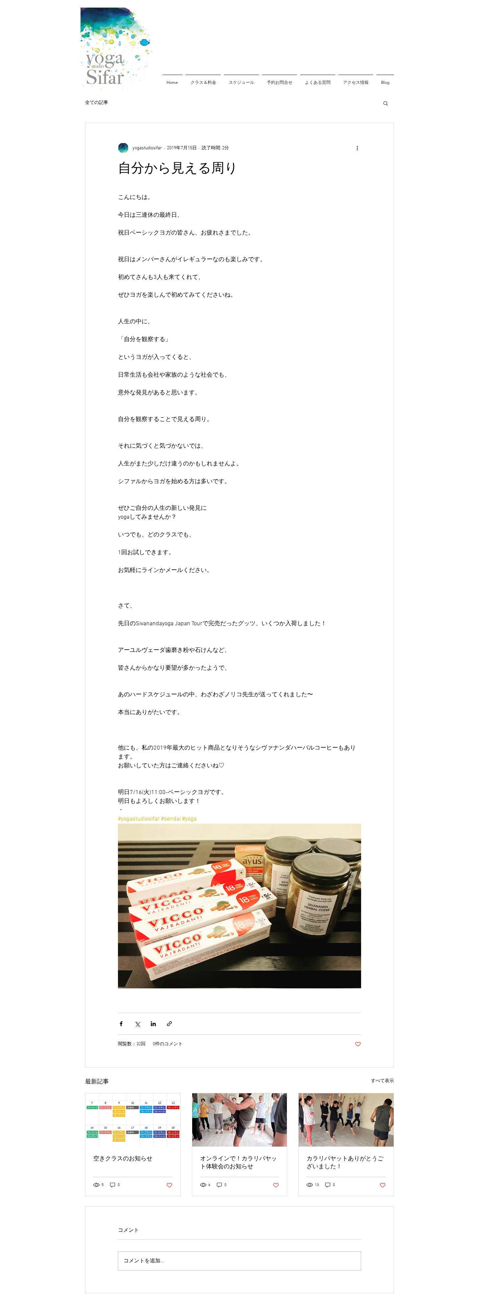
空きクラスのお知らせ (122, 1158)
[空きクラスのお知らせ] (132, 1120)
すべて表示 (382, 1081)
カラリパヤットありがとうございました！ (345, 1162)
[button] (385, 103)
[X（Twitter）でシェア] (137, 1024)
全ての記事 (96, 103)
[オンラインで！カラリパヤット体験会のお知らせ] (239, 1120)
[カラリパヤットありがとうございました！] (346, 1120)
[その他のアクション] (357, 148)
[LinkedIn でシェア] (153, 1024)
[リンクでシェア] (169, 1024)
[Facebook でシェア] (121, 1024)
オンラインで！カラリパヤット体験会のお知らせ (238, 1162)
